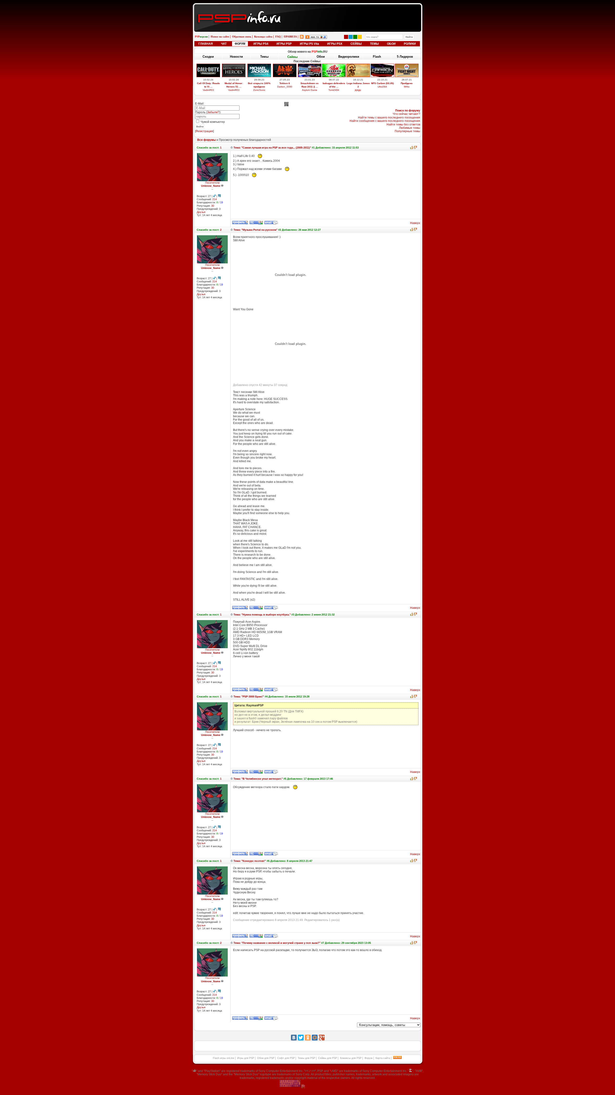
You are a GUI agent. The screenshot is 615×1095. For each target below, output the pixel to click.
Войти (199, 126)
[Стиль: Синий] (351, 37)
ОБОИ (391, 43)
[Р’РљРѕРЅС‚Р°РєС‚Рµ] (294, 1037)
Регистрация (204, 131)
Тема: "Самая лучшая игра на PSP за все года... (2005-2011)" (272, 147)
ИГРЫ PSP (284, 43)
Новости (236, 56)
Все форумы (206, 140)
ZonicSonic (259, 90)
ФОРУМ (240, 43)
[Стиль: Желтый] (360, 37)
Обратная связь (241, 36)
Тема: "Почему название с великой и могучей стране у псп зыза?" (276, 942)
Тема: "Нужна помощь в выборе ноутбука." (262, 614)
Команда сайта (263, 36)
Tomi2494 (333, 90)
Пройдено (406, 83)
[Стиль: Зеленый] (355, 37)
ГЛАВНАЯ (205, 43)
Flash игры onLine (223, 1058)
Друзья (201, 212)
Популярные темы (407, 131)
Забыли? (213, 112)
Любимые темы (409, 128)
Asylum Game (309, 90)
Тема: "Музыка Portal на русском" (255, 229)
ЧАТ (224, 43)
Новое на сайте (220, 36)
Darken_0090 (284, 86)
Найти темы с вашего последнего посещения (389, 117)
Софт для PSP (286, 1058)
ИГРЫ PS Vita (309, 43)
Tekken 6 (284, 83)
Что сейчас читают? (406, 114)
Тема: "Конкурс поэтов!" (249, 860)
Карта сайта (382, 1058)
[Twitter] (301, 1037)
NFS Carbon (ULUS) (382, 83)
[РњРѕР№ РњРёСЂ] (315, 1037)
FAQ (278, 36)
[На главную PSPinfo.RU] (307, 8)
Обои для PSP (265, 1058)
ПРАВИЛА (290, 36)
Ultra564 (382, 86)
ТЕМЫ (374, 43)
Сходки (208, 56)
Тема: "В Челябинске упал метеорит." (258, 778)
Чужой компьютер (212, 122)
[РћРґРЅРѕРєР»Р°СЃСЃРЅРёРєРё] (308, 1037)
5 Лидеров (405, 56)
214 (214, 199)
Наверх (415, 223)
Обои (321, 56)
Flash (377, 56)
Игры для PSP (245, 1058)
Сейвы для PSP (327, 1058)
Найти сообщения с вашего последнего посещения (385, 121)
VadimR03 (208, 90)
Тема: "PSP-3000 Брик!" (248, 696)
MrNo (407, 86)
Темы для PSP (306, 1058)
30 (212, 205)
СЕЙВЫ (356, 43)
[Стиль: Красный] (346, 37)
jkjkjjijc (358, 90)
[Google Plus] (322, 1037)
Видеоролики (348, 56)
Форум (368, 1058)
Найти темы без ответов (403, 124)
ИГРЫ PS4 (260, 43)
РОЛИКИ (410, 43)
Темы (264, 56)
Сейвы (292, 57)
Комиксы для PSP (351, 1058)
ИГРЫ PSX (334, 43)
